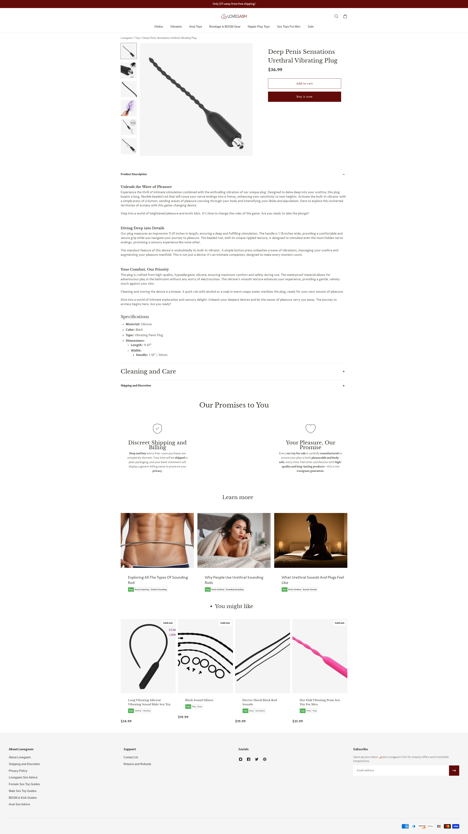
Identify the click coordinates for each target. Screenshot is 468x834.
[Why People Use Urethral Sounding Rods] (157, 555)
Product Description (134, 174)
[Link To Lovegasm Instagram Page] (241, 759)
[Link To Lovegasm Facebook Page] (249, 759)
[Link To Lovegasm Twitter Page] (257, 759)
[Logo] (234, 16)
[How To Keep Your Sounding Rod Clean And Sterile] (310, 555)
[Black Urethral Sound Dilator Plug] (205, 656)
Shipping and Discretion (136, 385)
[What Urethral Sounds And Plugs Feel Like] (234, 555)
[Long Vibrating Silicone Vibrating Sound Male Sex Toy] (148, 656)
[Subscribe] (454, 770)
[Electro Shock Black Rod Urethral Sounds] (262, 656)
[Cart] (345, 16)
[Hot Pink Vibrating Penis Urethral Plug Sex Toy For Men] (319, 656)
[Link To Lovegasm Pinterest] (265, 759)
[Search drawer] (336, 16)
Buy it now (305, 96)
